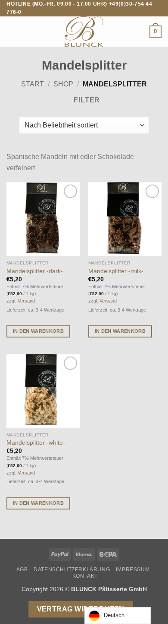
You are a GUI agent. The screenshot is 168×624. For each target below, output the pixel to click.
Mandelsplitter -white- (35, 442)
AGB (22, 570)
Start (32, 84)
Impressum (133, 570)
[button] (11, 31)
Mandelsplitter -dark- (34, 271)
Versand (26, 300)
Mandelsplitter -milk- (115, 271)
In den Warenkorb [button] (38, 331)
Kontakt (85, 576)
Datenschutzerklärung (72, 570)
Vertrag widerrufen (80, 609)
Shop (63, 84)
